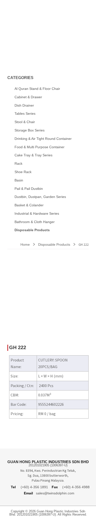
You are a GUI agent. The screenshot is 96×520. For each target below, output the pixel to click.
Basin (19, 180)
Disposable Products (54, 244)
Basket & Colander (29, 205)
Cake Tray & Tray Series (33, 155)
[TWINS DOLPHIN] (48, 14)
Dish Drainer (24, 105)
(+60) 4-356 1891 (34, 487)
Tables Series (25, 113)
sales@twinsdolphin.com (55, 493)
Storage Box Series (30, 130)
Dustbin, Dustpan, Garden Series (40, 197)
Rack (18, 163)
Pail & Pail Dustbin (29, 189)
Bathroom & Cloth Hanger (35, 222)
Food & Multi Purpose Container (39, 147)
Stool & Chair (25, 122)
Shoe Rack (23, 172)
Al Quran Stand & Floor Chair (37, 89)
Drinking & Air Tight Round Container (43, 139)
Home (25, 244)
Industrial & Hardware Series (37, 213)
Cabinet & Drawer (28, 97)
